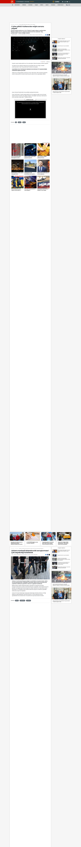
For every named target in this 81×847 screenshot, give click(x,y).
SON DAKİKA (17, 4)
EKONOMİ (30, 4)
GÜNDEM (24, 4)
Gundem (16, 24)
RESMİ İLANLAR (60, 4)
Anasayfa (12, 24)
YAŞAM (36, 4)
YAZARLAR (53, 4)
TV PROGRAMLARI (20, 1)
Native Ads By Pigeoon (46, 142)
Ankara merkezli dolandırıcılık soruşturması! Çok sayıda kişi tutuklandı (31, 548)
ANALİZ (47, 4)
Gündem (16, 548)
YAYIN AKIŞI (26, 1)
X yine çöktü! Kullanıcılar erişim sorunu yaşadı (27, 24)
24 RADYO (32, 1)
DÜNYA (41, 4)
